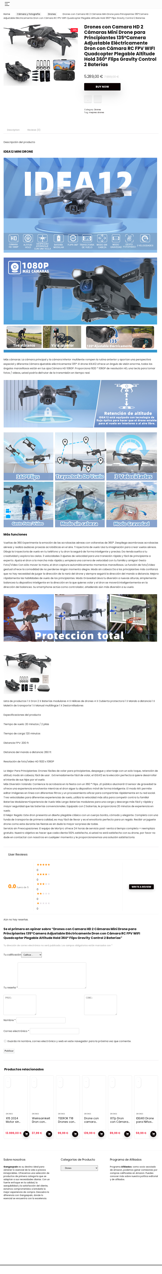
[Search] (153, 4)
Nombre (9, 1020)
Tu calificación (12, 954)
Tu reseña (10, 987)
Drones (52, 14)
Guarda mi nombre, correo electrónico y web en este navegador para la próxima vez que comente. (69, 1041)
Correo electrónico (16, 1031)
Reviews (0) (34, 129)
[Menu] (7, 4)
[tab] (13, 130)
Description (13, 129)
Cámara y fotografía (28, 14)
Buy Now (102, 87)
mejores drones (96, 112)
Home (6, 14)
